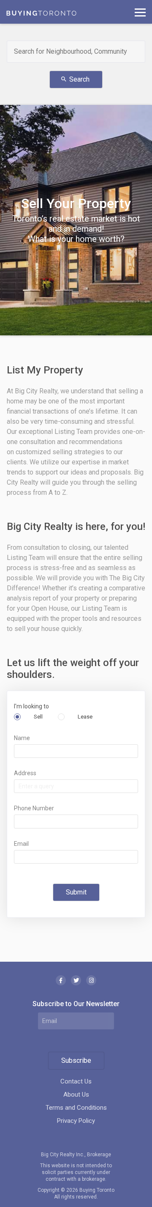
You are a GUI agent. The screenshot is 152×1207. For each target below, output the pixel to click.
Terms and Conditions (76, 1107)
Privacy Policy (76, 1121)
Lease (84, 716)
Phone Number (34, 808)
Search (75, 79)
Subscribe (76, 1060)
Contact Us (76, 1081)
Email (21, 843)
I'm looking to (31, 706)
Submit (76, 892)
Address (25, 773)
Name (22, 738)
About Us (76, 1094)
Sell (38, 716)
